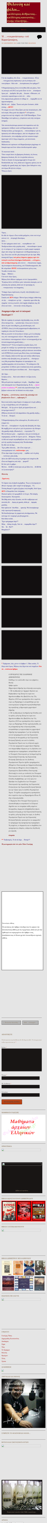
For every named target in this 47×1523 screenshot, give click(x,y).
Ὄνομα (4, 1075)
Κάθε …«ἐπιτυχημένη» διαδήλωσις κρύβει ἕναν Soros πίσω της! (31, 1022)
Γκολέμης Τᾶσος (7, 1336)
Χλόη (3, 1358)
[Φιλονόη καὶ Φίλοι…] (23, 24)
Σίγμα (3, 1344)
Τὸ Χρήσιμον (6, 1350)
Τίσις (3, 1347)
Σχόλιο (4, 1047)
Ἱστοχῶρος (5, 1092)
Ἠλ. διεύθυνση (6, 1083)
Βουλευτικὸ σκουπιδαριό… (11, 1022)
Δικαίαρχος (5, 1341)
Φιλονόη (32, 43)
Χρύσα (4, 1361)
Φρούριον (5, 1356)
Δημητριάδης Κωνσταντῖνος (10, 1339)
